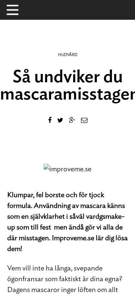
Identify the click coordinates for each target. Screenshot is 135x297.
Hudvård (67, 55)
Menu (16, 10)
